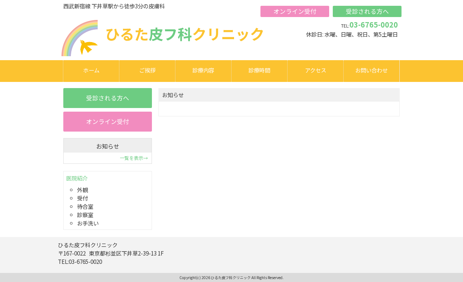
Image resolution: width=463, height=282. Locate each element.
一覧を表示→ (134, 157)
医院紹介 (77, 178)
